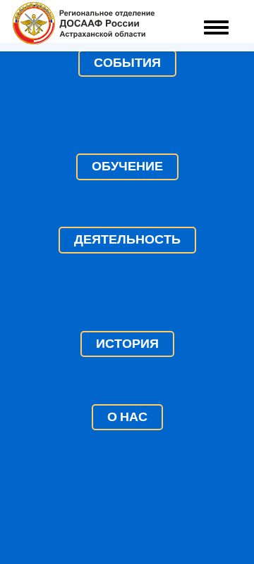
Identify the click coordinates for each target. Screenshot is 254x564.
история (127, 343)
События (127, 62)
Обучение (127, 166)
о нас (127, 416)
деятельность (127, 239)
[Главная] (84, 25)
